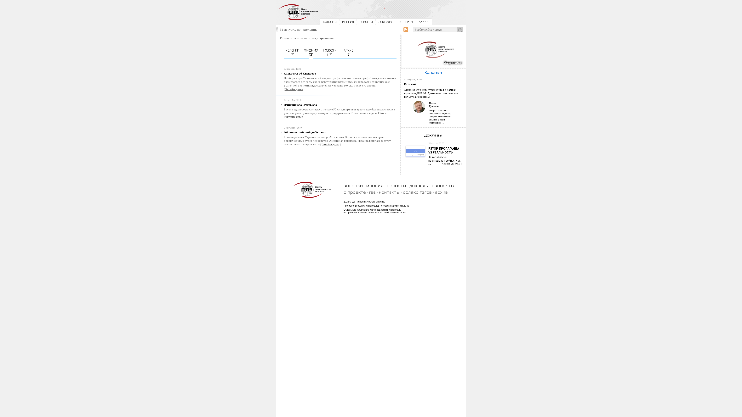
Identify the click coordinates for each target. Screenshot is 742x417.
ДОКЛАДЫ (385, 22)
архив (441, 192)
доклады (419, 185)
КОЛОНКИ (330, 22)
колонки (353, 185)
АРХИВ (423, 22)
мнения (374, 185)
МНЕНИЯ (348, 22)
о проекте (355, 192)
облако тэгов (417, 192)
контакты (389, 192)
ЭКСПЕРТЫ (405, 22)
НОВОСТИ (366, 22)
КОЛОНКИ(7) (292, 52)
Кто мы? (410, 84)
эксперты (443, 185)
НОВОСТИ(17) (329, 52)
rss (372, 192)
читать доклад (451, 163)
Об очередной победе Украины (306, 132)
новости (396, 185)
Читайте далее (294, 89)
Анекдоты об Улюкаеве (300, 73)
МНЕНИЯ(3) (311, 52)
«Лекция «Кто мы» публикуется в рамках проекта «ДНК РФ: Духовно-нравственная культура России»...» (431, 93)
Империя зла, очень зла (300, 105)
